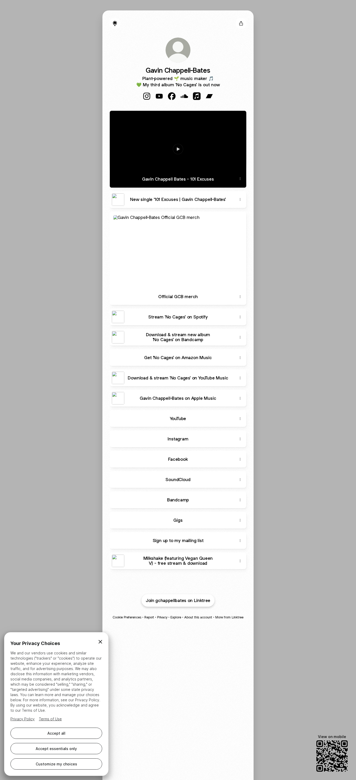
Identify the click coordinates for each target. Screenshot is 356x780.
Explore (175, 617)
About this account (198, 617)
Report (149, 617)
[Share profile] (241, 23)
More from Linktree (229, 617)
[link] (146, 96)
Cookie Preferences (127, 617)
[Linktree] (115, 23)
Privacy (162, 617)
